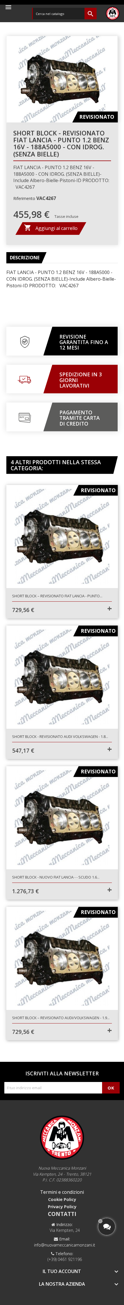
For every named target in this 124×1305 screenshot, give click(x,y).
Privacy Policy (62, 1206)
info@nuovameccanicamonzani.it (64, 1245)
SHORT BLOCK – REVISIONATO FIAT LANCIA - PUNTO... (57, 595)
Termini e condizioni (62, 1192)
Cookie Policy (62, 1199)
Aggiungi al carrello (51, 227)
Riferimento (24, 198)
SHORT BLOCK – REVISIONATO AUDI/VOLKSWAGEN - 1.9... (61, 1017)
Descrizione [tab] (25, 257)
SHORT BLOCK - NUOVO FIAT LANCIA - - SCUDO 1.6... (55, 877)
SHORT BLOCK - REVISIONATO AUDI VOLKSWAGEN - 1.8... (60, 736)
